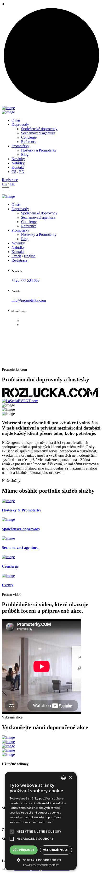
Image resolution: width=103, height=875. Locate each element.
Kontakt (17, 167)
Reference (28, 142)
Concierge (29, 137)
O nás (15, 120)
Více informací (42, 822)
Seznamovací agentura (38, 133)
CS (13, 172)
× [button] (70, 777)
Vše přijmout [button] (23, 850)
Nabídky (18, 163)
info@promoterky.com (28, 300)
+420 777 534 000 (25, 280)
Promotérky (20, 146)
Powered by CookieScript (41, 865)
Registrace (10, 180)
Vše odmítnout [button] (56, 850)
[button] (41, 860)
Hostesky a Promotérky (39, 150)
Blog (25, 154)
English (29, 256)
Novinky (18, 159)
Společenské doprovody (39, 129)
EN (21, 172)
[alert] (41, 821)
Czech (16, 256)
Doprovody (20, 124)
